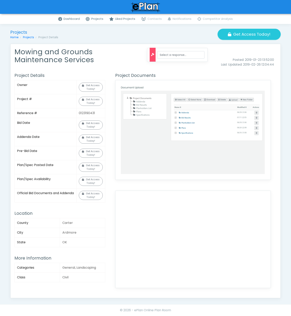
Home (14, 37)
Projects (28, 37)
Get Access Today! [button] (251, 34)
